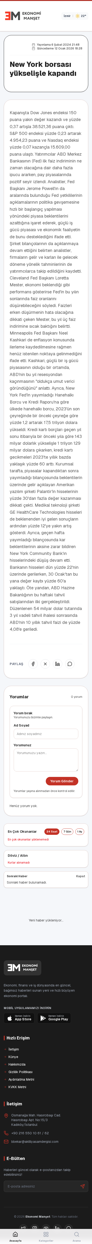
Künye (13, 1041)
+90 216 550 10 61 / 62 (30, 1117)
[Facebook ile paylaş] (33, 664)
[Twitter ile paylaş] (45, 664)
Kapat (80, 876)
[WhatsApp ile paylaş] (70, 664)
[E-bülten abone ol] (82, 1170)
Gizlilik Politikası (20, 1056)
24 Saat (51, 831)
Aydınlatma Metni (21, 1063)
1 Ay (79, 831)
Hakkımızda (16, 1048)
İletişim (13, 1033)
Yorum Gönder (62, 781)
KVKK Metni (17, 1071)
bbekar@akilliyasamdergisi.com (35, 1125)
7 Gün (67, 831)
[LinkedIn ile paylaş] (57, 664)
